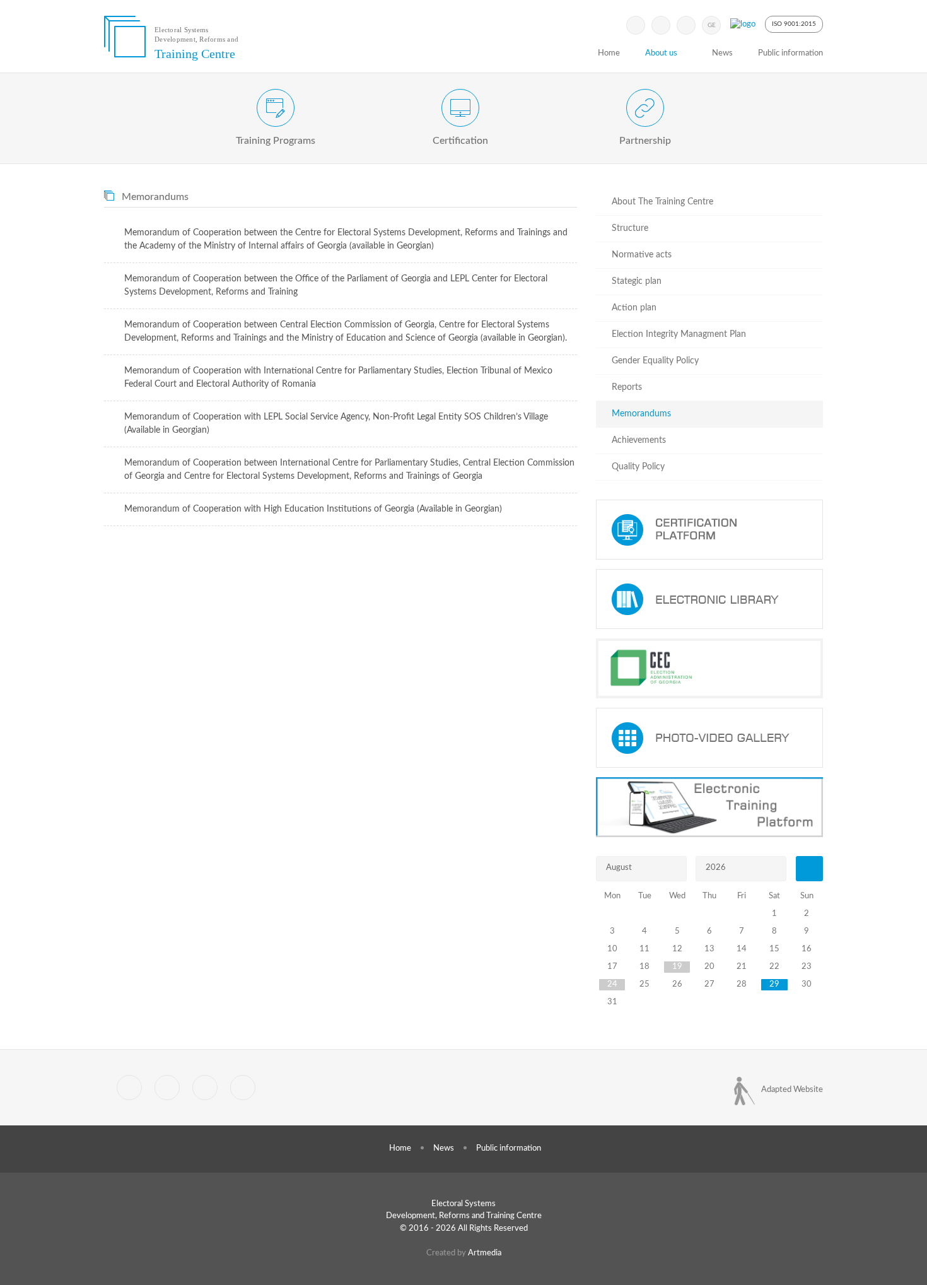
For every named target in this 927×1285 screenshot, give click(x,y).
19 (677, 967)
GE (712, 25)
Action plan (634, 307)
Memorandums (641, 413)
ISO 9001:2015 (794, 24)
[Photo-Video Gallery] (709, 738)
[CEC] (709, 668)
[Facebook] (660, 25)
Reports (627, 387)
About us (661, 53)
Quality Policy (638, 466)
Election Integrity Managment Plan (679, 334)
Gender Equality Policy (655, 360)
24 (612, 984)
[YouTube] (686, 25)
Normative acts (642, 254)
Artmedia (484, 1253)
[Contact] (242, 1087)
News (722, 53)
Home (609, 53)
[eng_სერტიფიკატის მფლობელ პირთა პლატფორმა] (709, 530)
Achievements (639, 440)
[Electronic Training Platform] (709, 807)
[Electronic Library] (709, 599)
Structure (630, 228)
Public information (790, 53)
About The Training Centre (662, 201)
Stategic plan (637, 281)
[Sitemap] (205, 1087)
